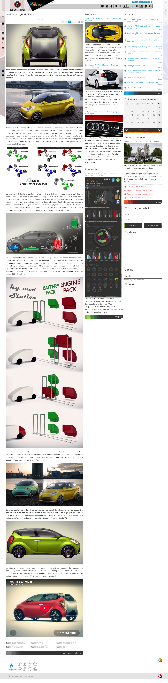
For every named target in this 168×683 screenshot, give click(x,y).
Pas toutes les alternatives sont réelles (143, 83)
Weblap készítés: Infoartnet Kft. (160, 676)
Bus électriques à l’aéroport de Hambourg (144, 47)
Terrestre (34, 19)
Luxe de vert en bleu (135, 198)
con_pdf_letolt (76, 22)
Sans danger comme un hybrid (140, 194)
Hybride (19, 19)
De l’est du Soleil (134, 88)
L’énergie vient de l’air (136, 66)
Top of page (160, 660)
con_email (82, 22)
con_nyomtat (79, 22)
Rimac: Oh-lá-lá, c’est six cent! (140, 190)
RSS (138, 2)
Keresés (134, 2)
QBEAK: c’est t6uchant (136, 187)
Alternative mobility (41, 5)
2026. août (143, 130)
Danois (51, 70)
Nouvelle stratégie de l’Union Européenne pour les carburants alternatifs (104, 174)
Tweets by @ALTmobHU (134, 280)
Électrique (26, 19)
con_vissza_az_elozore (72, 653)
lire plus (158, 93)
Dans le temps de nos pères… (139, 78)
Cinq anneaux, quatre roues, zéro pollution (141, 141)
